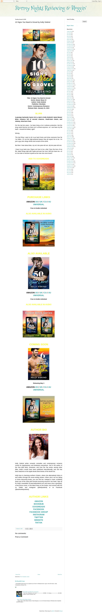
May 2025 (69, 55)
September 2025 (70, 49)
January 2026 (69, 42)
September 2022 (70, 107)
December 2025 (70, 44)
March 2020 (69, 156)
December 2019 (70, 161)
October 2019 (69, 164)
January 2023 (69, 101)
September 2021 (70, 127)
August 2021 (69, 128)
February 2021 (70, 138)
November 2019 (70, 162)
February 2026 (70, 41)
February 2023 (70, 99)
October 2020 (69, 145)
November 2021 (70, 123)
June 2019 (69, 170)
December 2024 (70, 63)
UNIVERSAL (38, 204)
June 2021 (69, 132)
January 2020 (69, 159)
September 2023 (70, 88)
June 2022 (69, 112)
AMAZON (39, 501)
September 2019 (70, 166)
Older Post (60, 574)
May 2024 (69, 75)
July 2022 (69, 110)
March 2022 (69, 117)
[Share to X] (29, 529)
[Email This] (26, 529)
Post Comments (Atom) (24, 576)
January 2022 (69, 120)
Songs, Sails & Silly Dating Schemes (24, 599)
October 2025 (69, 47)
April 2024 (69, 76)
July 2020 (69, 149)
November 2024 (70, 65)
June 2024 (69, 73)
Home (39, 574)
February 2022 (70, 119)
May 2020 (69, 153)
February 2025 (70, 60)
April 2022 (69, 115)
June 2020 (69, 151)
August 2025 (69, 50)
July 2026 (69, 33)
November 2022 (70, 104)
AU (49, 202)
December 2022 (70, 102)
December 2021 (70, 122)
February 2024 (70, 80)
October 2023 (69, 86)
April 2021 (69, 135)
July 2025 (69, 52)
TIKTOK (38, 523)
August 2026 (69, 31)
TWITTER (38, 517)
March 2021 (69, 136)
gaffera (53, 611)
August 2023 (69, 89)
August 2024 (69, 70)
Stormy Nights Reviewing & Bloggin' (51, 8)
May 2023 (69, 94)
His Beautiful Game (20, 581)
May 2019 (69, 172)
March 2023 (69, 97)
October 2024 (69, 67)
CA (45, 202)
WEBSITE (38, 520)
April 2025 (69, 57)
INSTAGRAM (38, 515)
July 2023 (69, 91)
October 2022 (69, 106)
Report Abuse (70, 25)
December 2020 (70, 141)
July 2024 (69, 71)
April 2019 (69, 174)
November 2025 (70, 46)
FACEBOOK (38, 509)
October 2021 (69, 125)
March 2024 (69, 78)
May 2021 (69, 133)
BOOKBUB (39, 504)
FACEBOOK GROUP (38, 512)
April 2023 (69, 96)
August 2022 (69, 109)
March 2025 (69, 59)
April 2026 (69, 37)
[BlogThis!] (27, 529)
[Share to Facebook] (30, 529)
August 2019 (69, 167)
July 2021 (69, 130)
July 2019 (69, 169)
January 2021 (69, 140)
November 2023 (70, 85)
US (36, 202)
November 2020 (70, 143)
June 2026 (69, 34)
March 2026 (69, 39)
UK (41, 202)
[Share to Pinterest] (32, 529)
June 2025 (69, 54)
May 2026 (69, 36)
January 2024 (69, 81)
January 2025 (69, 62)
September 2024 (70, 68)
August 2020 (69, 148)
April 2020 (69, 154)
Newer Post (18, 574)
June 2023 (69, 93)
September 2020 (70, 146)
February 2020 (70, 157)
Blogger (61, 611)
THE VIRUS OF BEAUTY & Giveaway (30, 591)
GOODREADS (38, 507)
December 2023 (70, 83)
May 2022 (69, 114)
